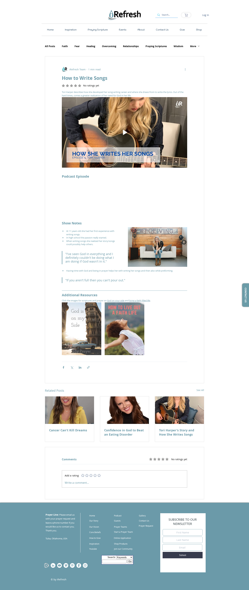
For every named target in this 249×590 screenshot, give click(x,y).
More (193, 46)
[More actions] (185, 69)
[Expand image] (97, 306)
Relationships (131, 46)
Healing (90, 46)
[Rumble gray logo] (46, 565)
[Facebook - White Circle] (78, 565)
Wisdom (178, 46)
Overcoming (109, 46)
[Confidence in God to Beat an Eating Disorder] (124, 410)
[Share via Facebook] (63, 367)
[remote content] (124, 197)
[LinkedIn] (53, 565)
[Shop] (186, 15)
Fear (77, 46)
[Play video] (124, 132)
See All (200, 390)
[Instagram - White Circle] (85, 565)
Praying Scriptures (156, 46)
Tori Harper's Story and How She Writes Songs (176, 432)
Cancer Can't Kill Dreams (68, 430)
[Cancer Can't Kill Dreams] (69, 410)
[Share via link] (88, 367)
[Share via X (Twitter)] (71, 367)
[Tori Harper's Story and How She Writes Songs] (179, 410)
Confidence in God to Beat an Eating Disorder (124, 432)
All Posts (50, 46)
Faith (65, 46)
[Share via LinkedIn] (80, 367)
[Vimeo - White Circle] (66, 565)
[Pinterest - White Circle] (72, 565)
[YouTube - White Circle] (59, 565)
